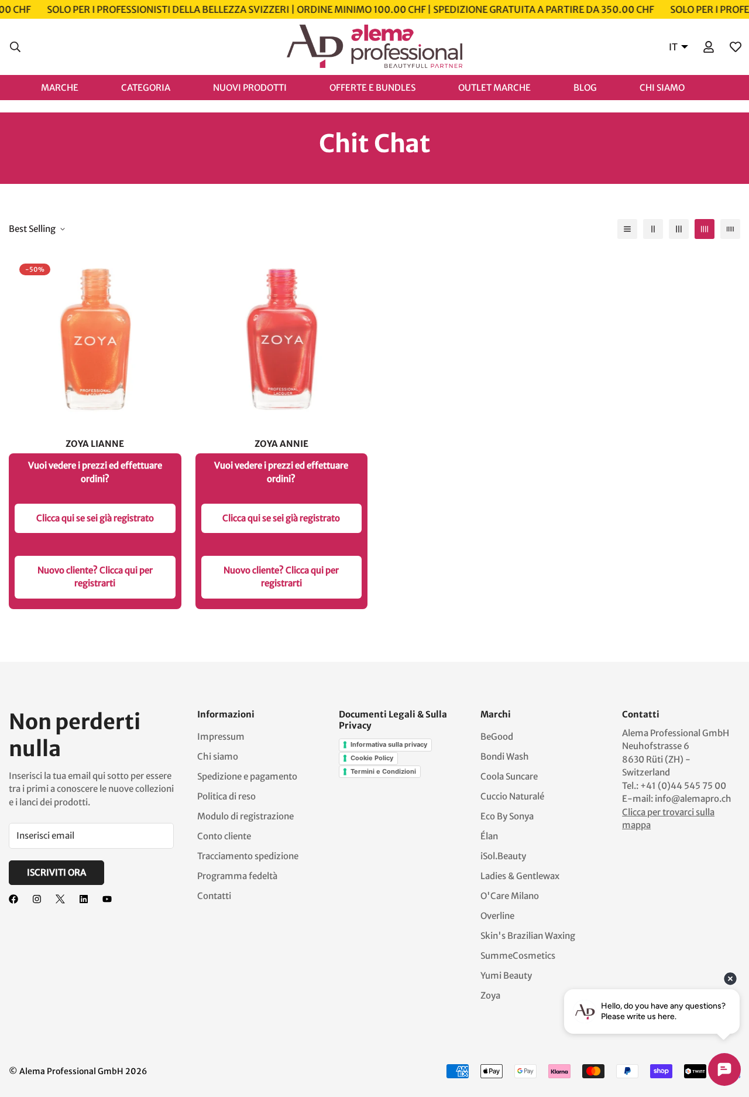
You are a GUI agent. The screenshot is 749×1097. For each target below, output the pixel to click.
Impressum (221, 736)
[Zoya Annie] (281, 339)
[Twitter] (60, 899)
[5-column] (730, 229)
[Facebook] (13, 899)
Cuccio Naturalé (512, 796)
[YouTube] (107, 899)
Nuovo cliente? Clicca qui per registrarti (95, 577)
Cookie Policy (372, 758)
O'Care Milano (509, 895)
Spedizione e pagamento (247, 776)
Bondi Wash (504, 756)
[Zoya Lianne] (95, 339)
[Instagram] (37, 899)
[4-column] (704, 229)
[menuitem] (71, 87)
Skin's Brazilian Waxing (527, 935)
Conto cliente (224, 836)
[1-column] (627, 229)
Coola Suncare (509, 776)
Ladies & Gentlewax (519, 875)
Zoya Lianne (95, 443)
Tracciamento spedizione (247, 856)
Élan (489, 836)
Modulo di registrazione (245, 816)
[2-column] (653, 229)
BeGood (496, 736)
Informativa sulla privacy (389, 744)
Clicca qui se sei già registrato (95, 518)
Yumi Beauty (506, 975)
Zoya (490, 995)
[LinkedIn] (83, 899)
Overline (497, 915)
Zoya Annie (281, 443)
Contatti (214, 895)
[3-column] (679, 229)
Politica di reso (226, 796)
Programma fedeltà (237, 875)
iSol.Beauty (503, 856)
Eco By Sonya (507, 816)
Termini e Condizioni (383, 771)
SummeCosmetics (517, 955)
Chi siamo (217, 756)
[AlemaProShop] (374, 47)
